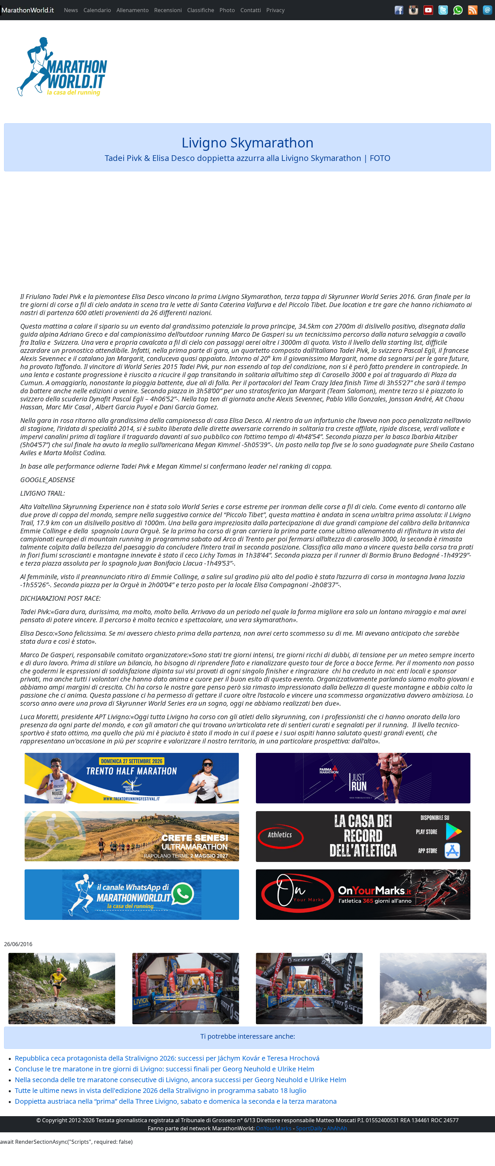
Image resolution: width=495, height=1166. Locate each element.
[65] (131, 895)
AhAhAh (337, 1128)
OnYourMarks (274, 1128)
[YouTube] (428, 9)
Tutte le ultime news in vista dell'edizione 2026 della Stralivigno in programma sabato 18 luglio (160, 1090)
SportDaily (309, 1128)
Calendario (97, 10)
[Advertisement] (309, 69)
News (71, 10)
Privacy (275, 10)
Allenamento (133, 10)
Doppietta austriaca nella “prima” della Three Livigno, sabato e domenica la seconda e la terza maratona (176, 1101)
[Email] (487, 9)
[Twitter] (443, 9)
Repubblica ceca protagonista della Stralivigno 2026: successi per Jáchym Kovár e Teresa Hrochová (167, 1058)
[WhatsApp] (458, 9)
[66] (131, 778)
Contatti (250, 10)
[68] (363, 895)
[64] (363, 836)
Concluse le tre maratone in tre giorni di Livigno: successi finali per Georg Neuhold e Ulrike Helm (165, 1068)
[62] (363, 778)
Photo (227, 10)
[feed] (472, 9)
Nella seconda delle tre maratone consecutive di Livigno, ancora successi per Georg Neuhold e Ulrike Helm (180, 1079)
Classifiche (200, 10)
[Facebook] (399, 9)
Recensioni (168, 10)
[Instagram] (413, 9)
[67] (131, 836)
